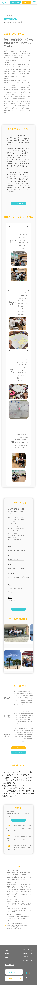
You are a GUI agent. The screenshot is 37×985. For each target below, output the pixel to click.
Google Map (13, 592)
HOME (4, 15)
